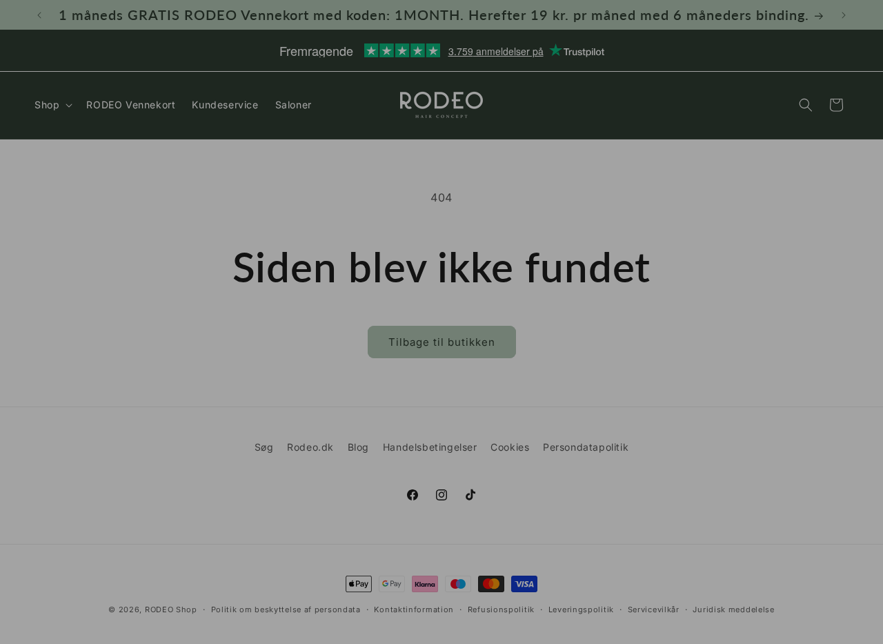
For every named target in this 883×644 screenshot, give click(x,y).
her (404, 545)
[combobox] (220, 442)
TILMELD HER (307, 496)
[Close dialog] (688, 131)
